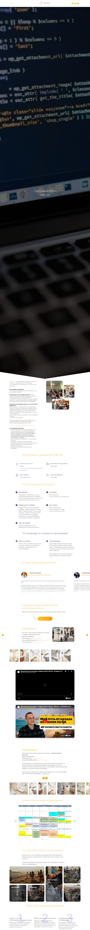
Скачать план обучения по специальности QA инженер (22, 425)
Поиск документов (44, 69)
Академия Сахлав (61, 69)
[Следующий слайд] (87, 635)
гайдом (51, 557)
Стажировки (32, 69)
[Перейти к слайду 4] (45, 839)
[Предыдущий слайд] (3, 635)
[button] (45, 618)
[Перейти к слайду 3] (44, 839)
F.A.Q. (53, 69)
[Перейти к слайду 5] (46, 839)
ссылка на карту (36, 638)
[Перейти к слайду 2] (43, 839)
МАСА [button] (25, 69)
